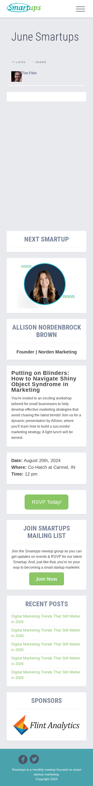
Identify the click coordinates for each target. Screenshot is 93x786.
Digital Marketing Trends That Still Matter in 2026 (45, 619)
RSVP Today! (46, 502)
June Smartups (45, 36)
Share (40, 62)
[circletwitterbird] (34, 759)
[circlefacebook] (23, 759)
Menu (80, 9)
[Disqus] (46, 164)
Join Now (46, 579)
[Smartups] (24, 7)
